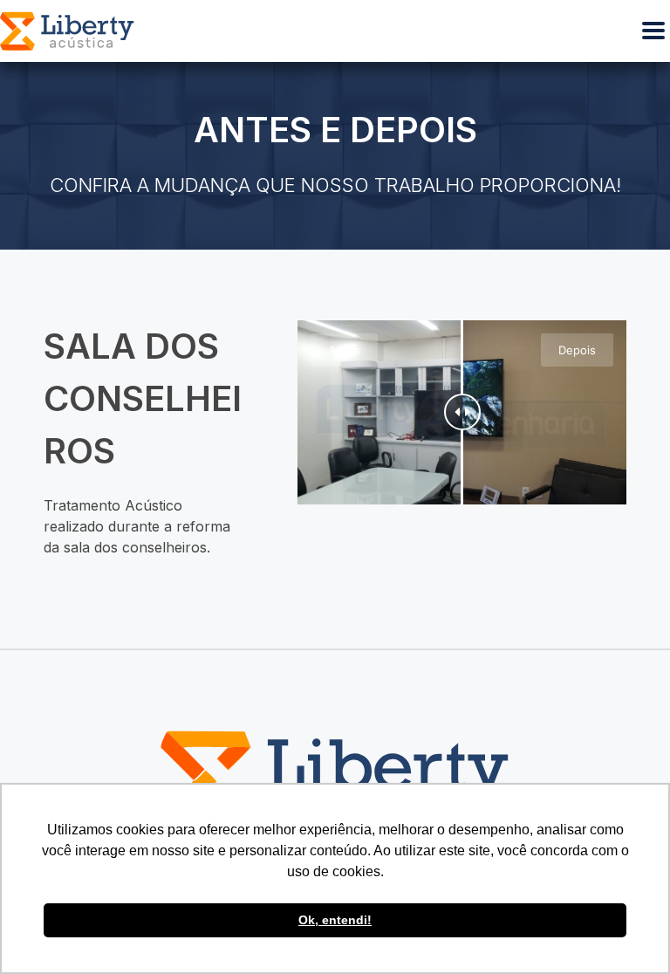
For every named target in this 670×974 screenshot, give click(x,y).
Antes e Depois (335, 129)
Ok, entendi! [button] (335, 920)
